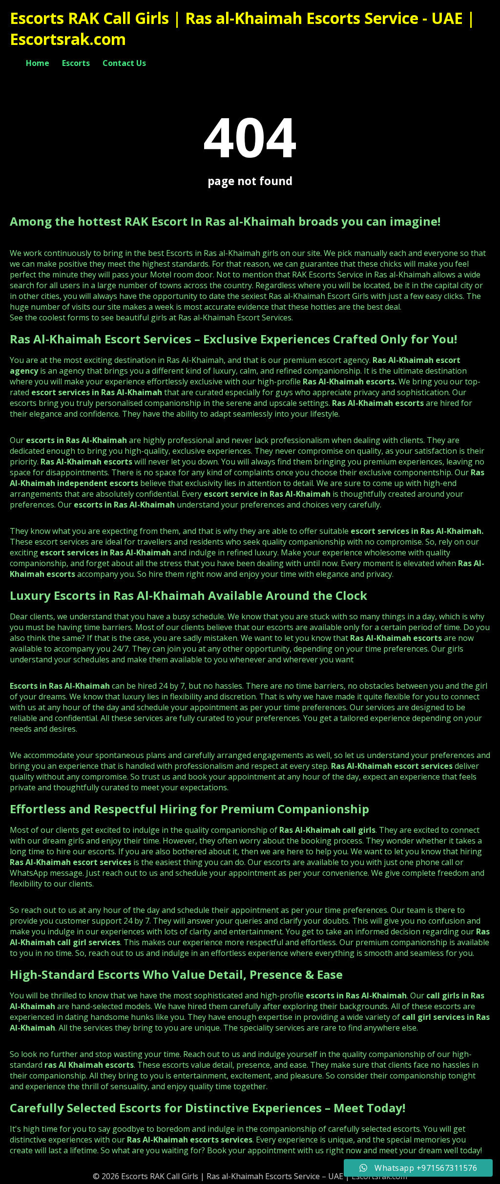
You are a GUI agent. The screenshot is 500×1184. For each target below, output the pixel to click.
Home (37, 63)
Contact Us (124, 63)
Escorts (76, 63)
